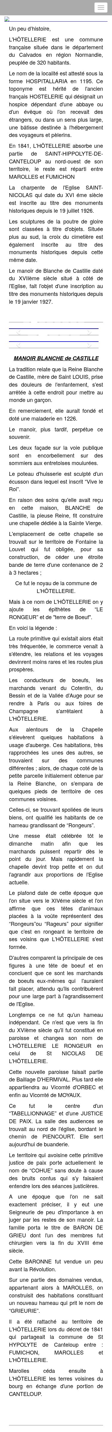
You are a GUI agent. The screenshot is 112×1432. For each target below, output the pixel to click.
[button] (15, 328)
